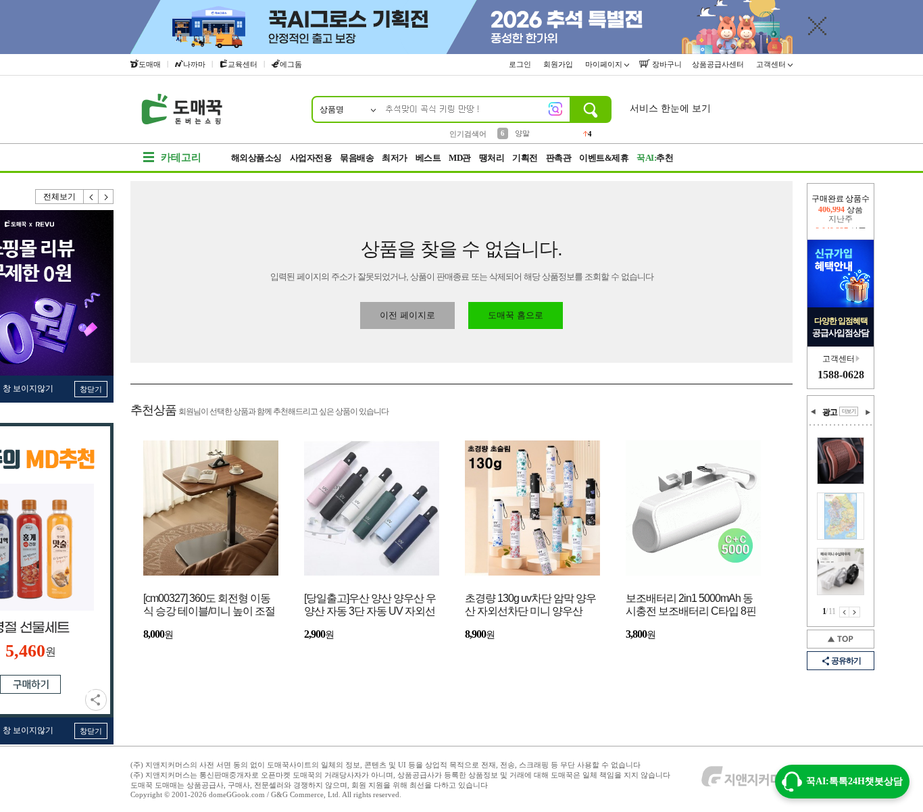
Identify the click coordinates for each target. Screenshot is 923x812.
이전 (91, 196)
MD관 (460, 158)
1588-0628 (841, 374)
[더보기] (848, 411)
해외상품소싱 (256, 158)
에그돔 (291, 64)
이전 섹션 (813, 412)
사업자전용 (311, 158)
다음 (106, 196)
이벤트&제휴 (603, 158)
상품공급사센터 (719, 64)
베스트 (428, 158)
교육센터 (242, 64)
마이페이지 (604, 64)
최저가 (394, 158)
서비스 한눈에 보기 (670, 108)
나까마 (194, 64)
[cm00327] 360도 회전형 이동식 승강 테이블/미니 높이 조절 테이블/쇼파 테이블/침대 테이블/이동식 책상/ (209, 605)
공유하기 (96, 700)
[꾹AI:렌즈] (555, 108)
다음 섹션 (867, 412)
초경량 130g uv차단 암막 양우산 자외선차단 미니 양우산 (530, 604)
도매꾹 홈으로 (515, 315)
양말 (522, 133)
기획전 (525, 158)
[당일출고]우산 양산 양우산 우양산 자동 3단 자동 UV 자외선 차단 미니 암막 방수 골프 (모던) (370, 605)
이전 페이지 (844, 612)
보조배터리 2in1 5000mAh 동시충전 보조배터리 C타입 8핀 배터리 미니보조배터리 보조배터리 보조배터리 (691, 605)
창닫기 (91, 389)
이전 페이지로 (407, 315)
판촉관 (559, 158)
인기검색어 (468, 134)
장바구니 (666, 64)
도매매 (150, 64)
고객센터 (772, 64)
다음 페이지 (854, 612)
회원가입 (559, 64)
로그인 (521, 64)
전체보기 (59, 196)
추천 (655, 158)
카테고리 (181, 157)
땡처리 (492, 158)
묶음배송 (357, 158)
